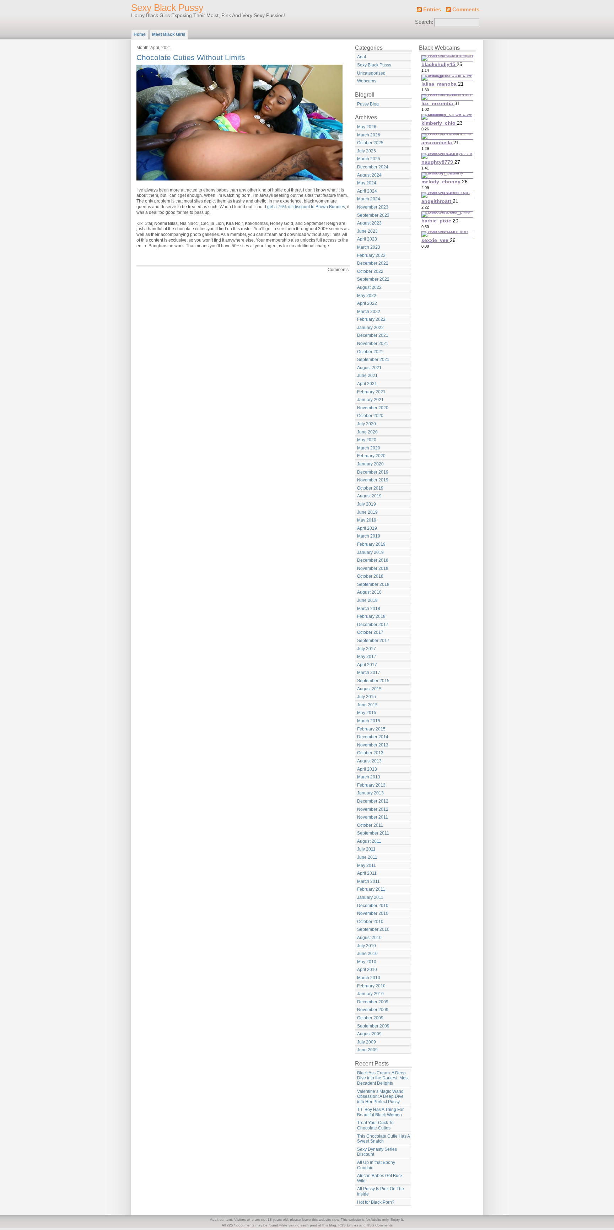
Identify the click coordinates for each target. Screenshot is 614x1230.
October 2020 (370, 415)
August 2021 (369, 367)
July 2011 (366, 849)
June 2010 (367, 953)
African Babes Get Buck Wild (380, 1178)
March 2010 (368, 977)
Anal (361, 56)
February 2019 (371, 544)
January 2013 (370, 793)
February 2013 (371, 785)
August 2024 (369, 175)
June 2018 (367, 600)
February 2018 (371, 616)
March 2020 (368, 448)
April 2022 (367, 303)
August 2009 (369, 1033)
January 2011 (370, 897)
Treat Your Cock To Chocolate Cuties (375, 1125)
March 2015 (368, 720)
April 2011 (367, 873)
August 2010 (369, 937)
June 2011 (367, 857)
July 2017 (366, 648)
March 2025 (368, 158)
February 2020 (371, 455)
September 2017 (373, 640)
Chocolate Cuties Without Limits (190, 57)
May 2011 (366, 865)
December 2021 (372, 335)
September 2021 (373, 359)
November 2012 (372, 809)
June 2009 (367, 1049)
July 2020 (366, 423)
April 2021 (367, 383)
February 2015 (371, 729)
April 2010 (367, 969)
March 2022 (368, 311)
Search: (424, 22)
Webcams (366, 81)
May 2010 (366, 961)
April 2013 (367, 769)
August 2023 (369, 223)
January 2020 (370, 464)
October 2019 (370, 488)
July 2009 (366, 1042)
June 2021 (367, 375)
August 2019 (369, 495)
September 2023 (373, 215)
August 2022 (369, 287)
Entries (432, 9)
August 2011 (369, 841)
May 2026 (366, 126)
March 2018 (368, 608)
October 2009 (370, 1017)
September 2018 (373, 584)
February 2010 (371, 985)
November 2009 (372, 1009)
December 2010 (372, 905)
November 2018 (372, 568)
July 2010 (366, 945)
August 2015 (369, 688)
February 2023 (371, 255)
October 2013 (370, 752)
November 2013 (372, 745)
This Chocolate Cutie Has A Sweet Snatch (383, 1139)
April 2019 (367, 528)
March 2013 (368, 777)
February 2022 (371, 319)
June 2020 (367, 432)
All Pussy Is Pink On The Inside (380, 1191)
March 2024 (368, 198)
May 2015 (366, 712)
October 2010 (370, 921)
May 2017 (366, 656)
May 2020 (366, 439)
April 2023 (367, 239)
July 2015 (366, 696)
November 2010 (372, 913)
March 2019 (368, 536)
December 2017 (372, 624)
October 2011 (370, 825)
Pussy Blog (368, 104)
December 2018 (372, 560)
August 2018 (369, 592)
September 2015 (373, 680)
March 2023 (368, 247)
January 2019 (370, 552)
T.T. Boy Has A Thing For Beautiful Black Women (380, 1112)
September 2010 (373, 929)
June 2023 (367, 231)
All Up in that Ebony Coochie (376, 1165)
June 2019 (367, 512)
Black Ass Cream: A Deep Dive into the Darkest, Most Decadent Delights (383, 1078)
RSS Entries (348, 1225)
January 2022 (370, 327)
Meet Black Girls (168, 34)
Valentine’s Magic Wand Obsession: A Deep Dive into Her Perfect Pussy (380, 1096)
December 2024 (372, 166)
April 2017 (367, 664)
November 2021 (372, 343)
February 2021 (371, 391)
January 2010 (370, 993)
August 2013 (369, 761)
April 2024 (367, 191)
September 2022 (373, 279)
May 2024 (366, 182)
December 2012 (372, 801)
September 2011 (373, 833)
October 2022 (370, 271)
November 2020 (372, 407)
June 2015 (367, 704)
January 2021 (370, 399)
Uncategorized (371, 73)
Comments (465, 9)
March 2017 (368, 672)
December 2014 (372, 736)
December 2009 (372, 1001)
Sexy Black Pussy (167, 7)
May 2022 (366, 295)
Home (140, 34)
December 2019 (372, 472)
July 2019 (366, 504)
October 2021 (370, 351)
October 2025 (370, 142)
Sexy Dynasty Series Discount (377, 1152)
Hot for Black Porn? (375, 1202)
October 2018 (370, 576)
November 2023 (372, 207)
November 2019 (372, 480)
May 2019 (366, 520)
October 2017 (370, 632)
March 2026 (368, 135)
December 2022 (372, 263)
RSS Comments (380, 1225)
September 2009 (373, 1026)
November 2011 (372, 817)
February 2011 (371, 889)
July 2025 (366, 151)
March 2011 (368, 881)
